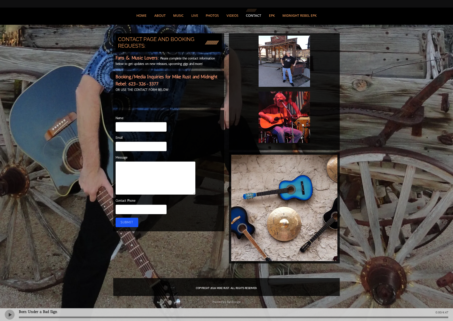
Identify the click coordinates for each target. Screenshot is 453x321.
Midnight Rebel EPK (299, 16)
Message (121, 157)
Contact (253, 16)
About (160, 16)
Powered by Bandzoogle (226, 302)
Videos (232, 16)
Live (194, 16)
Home (141, 16)
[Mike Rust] (284, 61)
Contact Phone (125, 201)
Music (178, 16)
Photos (212, 16)
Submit (127, 222)
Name (119, 118)
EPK (272, 16)
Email (119, 138)
